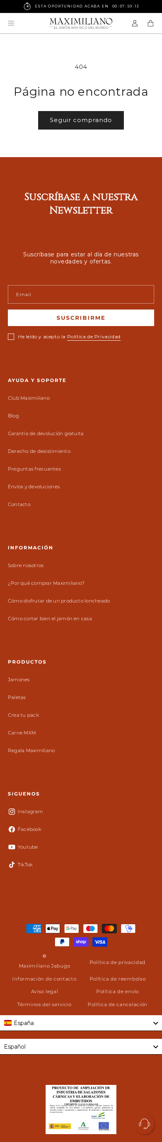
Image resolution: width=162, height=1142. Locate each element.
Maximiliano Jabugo (44, 966)
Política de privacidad (117, 962)
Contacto (19, 504)
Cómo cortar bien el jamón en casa (50, 618)
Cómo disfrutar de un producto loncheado (59, 601)
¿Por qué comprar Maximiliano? (46, 583)
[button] (11, 23)
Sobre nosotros (26, 565)
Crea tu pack (23, 715)
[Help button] (144, 1124)
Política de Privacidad (94, 336)
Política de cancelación (117, 1004)
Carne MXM (22, 733)
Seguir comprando (81, 120)
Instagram (30, 811)
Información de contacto (44, 979)
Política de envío (117, 991)
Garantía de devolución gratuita (45, 433)
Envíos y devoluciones (34, 486)
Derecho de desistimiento (39, 451)
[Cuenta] (135, 23)
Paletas (17, 697)
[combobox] (81, 1023)
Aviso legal (44, 991)
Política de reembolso (118, 979)
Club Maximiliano (29, 398)
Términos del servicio (44, 1004)
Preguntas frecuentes (34, 469)
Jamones (19, 679)
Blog (13, 416)
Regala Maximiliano (31, 750)
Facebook (29, 829)
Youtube (28, 847)
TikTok (25, 865)
